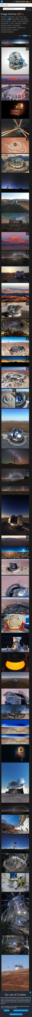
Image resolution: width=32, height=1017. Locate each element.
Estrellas (15, 29)
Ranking (25, 35)
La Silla (12, 23)
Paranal (24, 23)
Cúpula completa (5, 21)
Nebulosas (18, 23)
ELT (9, 19)
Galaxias (14, 21)
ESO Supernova (15, 19)
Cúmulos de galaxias (23, 21)
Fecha (29, 35)
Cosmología (4, 19)
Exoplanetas (24, 19)
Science (17, 1)
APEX (20, 17)
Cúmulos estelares (6, 29)
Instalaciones (16, 25)
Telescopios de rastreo (7, 32)
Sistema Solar (21, 27)
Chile (24, 17)
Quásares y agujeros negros (8, 27)
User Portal (22, 1)
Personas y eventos (6, 25)
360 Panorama (10, 17)
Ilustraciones (5, 23)
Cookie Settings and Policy (16, 1014)
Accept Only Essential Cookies (21, 1010)
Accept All (6, 1010)
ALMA (17, 17)
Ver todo (3, 17)
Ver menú (5, 5)
